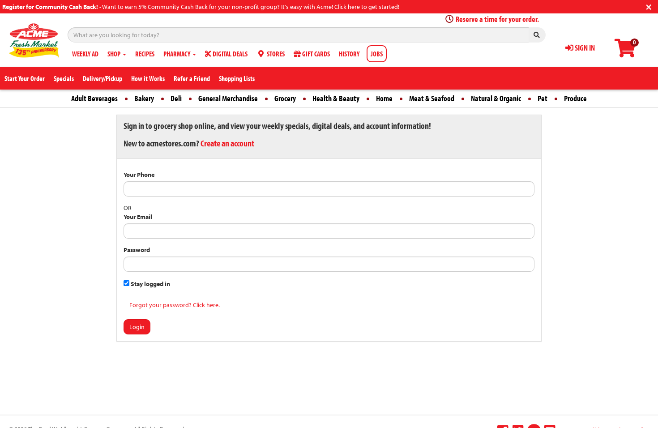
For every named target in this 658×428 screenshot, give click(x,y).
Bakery (144, 98)
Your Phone (139, 175)
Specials (64, 78)
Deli (176, 98)
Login (137, 327)
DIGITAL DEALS (229, 53)
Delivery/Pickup (102, 78)
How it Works (148, 78)
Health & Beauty (335, 98)
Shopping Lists (237, 78)
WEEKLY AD (85, 53)
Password (137, 250)
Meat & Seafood (431, 98)
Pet (542, 98)
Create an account (227, 143)
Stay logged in (149, 284)
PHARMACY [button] (177, 53)
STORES (275, 53)
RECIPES (144, 53)
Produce (575, 98)
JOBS (377, 53)
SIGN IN (584, 48)
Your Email (138, 217)
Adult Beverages (94, 98)
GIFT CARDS (315, 53)
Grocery (285, 98)
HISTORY (349, 53)
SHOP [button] (114, 53)
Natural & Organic (496, 98)
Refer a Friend (192, 78)
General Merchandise (228, 98)
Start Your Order (24, 78)
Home (384, 98)
